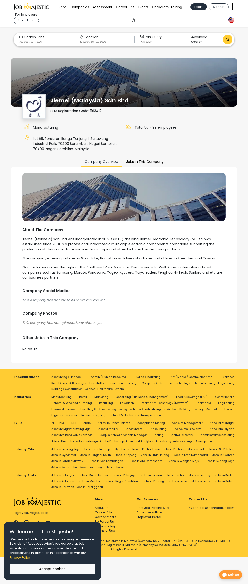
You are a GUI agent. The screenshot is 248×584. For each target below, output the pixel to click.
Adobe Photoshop (112, 441)
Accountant (134, 429)
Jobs (63, 7)
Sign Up (219, 7)
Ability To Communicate (114, 423)
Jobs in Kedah (224, 475)
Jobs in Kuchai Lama (146, 449)
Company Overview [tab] (101, 161)
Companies (79, 7)
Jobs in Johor (176, 475)
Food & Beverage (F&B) (192, 397)
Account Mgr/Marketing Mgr (70, 429)
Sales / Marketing (148, 377)
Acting (159, 435)
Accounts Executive (188, 429)
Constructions (224, 397)
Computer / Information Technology (166, 383)
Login (198, 7)
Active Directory (182, 435)
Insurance (72, 415)
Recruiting (106, 403)
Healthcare (105, 389)
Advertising (153, 409)
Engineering (226, 403)
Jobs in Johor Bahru (64, 467)
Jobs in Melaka (89, 481)
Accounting (158, 429)
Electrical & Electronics (123, 415)
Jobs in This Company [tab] (144, 161)
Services (228, 377)
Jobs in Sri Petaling (221, 449)
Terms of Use (105, 530)
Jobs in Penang (199, 475)
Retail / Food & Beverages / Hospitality (77, 383)
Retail (83, 397)
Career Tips (125, 7)
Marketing (101, 397)
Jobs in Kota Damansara (191, 455)
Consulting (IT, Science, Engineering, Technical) (110, 409)
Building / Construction (67, 389)
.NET (73, 423)
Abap (87, 423)
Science (90, 389)
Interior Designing (93, 415)
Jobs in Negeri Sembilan (121, 481)
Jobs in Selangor (62, 475)
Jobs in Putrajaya (124, 475)
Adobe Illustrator (62, 441)
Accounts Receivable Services (72, 435)
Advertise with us (150, 512)
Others (119, 389)
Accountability (108, 429)
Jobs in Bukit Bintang (155, 455)
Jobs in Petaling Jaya (65, 449)
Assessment (102, 7)
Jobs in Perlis (201, 481)
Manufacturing (45, 127)
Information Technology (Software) (164, 403)
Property (198, 409)
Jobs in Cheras (114, 467)
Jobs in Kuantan (223, 455)
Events (143, 7)
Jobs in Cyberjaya (63, 455)
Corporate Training (167, 7)
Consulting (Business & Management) (142, 397)
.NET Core (57, 423)
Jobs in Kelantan (62, 481)
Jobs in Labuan (151, 475)
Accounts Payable (222, 429)
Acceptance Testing (151, 423)
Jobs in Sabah (224, 481)
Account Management (187, 423)
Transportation (151, 415)
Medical (211, 409)
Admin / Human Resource (108, 377)
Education (127, 403)
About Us (101, 508)
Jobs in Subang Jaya (220, 461)
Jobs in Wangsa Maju (184, 461)
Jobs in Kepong (126, 455)
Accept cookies (52, 569)
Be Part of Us (104, 521)
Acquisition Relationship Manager (123, 435)
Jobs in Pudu (197, 449)
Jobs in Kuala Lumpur (93, 475)
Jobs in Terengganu (89, 487)
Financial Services (63, 409)
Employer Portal (149, 517)
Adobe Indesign (87, 441)
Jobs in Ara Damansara (146, 461)
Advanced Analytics (140, 441)
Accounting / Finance (66, 377)
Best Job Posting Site (153, 508)
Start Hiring (26, 20)
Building (184, 409)
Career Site (104, 512)
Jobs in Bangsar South (95, 455)
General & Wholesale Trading (71, 403)
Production (170, 409)
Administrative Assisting (217, 435)
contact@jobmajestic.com (213, 508)
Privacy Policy (105, 526)
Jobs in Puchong (174, 449)
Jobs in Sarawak (62, 487)
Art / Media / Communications (191, 377)
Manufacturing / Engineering (214, 383)
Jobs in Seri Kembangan (106, 461)
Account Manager (222, 423)
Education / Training (123, 383)
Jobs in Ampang (91, 467)
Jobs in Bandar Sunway (67, 461)
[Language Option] (134, 19)
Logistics (57, 415)
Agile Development (200, 441)
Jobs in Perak (178, 481)
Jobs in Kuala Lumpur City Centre (106, 449)
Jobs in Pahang (153, 481)
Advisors (179, 441)
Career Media (106, 517)
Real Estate (226, 409)
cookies (28, 539)
